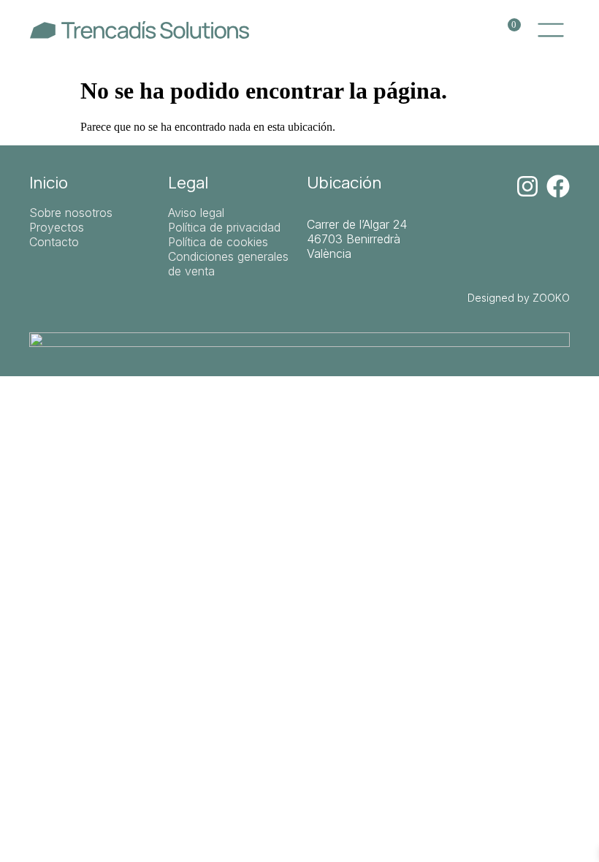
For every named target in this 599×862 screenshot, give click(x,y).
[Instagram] (527, 186)
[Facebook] (558, 186)
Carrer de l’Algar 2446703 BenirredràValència (357, 239)
